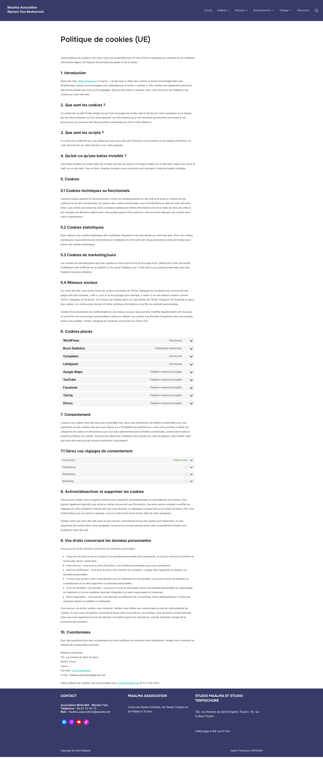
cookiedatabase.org (128, 682)
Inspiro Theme (238, 750)
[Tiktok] (86, 722)
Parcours (303, 10)
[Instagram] (71, 722)
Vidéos (221, 10)
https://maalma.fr (87, 81)
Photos (240, 10)
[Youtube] (79, 722)
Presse (284, 10)
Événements (262, 10)
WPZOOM (256, 750)
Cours (208, 10)
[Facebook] (64, 722)
